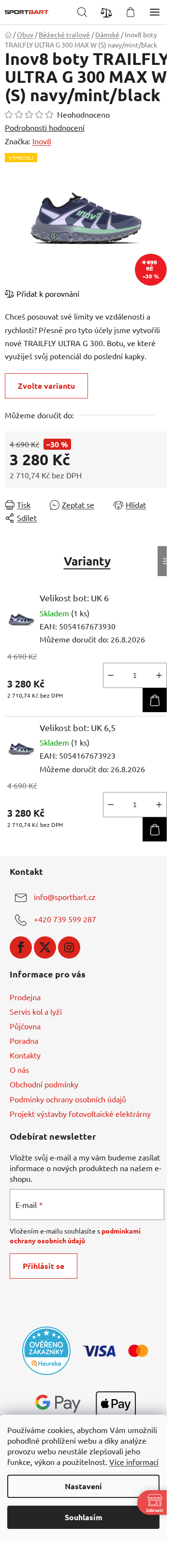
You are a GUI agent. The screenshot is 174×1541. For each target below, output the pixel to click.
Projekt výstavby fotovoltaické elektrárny (80, 1113)
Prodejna (25, 997)
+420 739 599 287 (65, 919)
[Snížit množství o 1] (110, 675)
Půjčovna (25, 1026)
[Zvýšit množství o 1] (159, 675)
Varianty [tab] (87, 560)
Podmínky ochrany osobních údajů (68, 1099)
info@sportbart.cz (65, 896)
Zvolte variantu (46, 386)
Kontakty (25, 1055)
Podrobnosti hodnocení (45, 127)
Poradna (24, 1040)
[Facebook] (21, 947)
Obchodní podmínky (44, 1084)
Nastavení (83, 1486)
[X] (45, 947)
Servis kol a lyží (36, 1011)
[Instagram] (69, 947)
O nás (19, 1069)
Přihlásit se (43, 1266)
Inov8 (41, 141)
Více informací (134, 1461)
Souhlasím (83, 1517)
